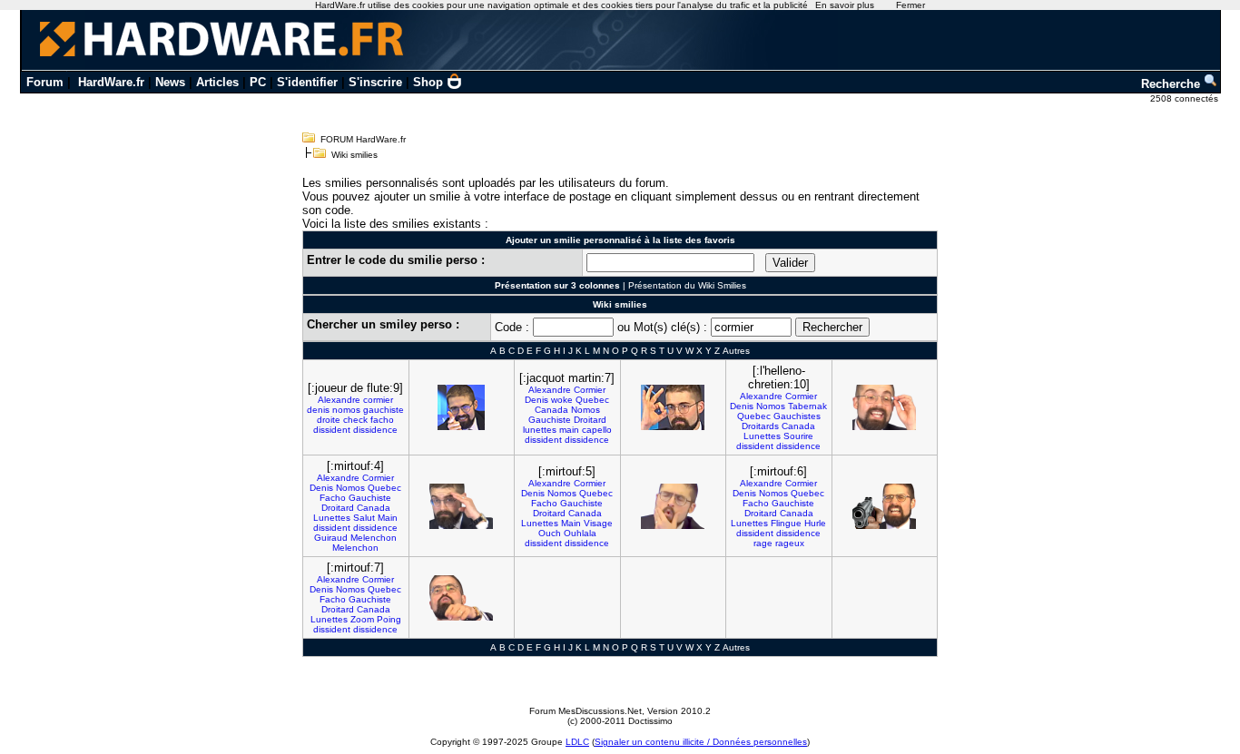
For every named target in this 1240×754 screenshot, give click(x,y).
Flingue (786, 523)
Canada (551, 410)
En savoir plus (844, 5)
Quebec (592, 400)
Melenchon (373, 538)
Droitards (760, 426)
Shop (428, 82)
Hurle (815, 523)
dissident (331, 430)
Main (388, 518)
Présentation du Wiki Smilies (687, 285)
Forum (45, 82)
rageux (789, 543)
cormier (378, 400)
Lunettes (762, 436)
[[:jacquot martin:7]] (672, 407)
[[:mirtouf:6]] (884, 506)
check (355, 420)
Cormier (589, 390)
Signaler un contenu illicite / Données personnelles (701, 742)
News (170, 82)
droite (328, 420)
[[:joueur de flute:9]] (461, 407)
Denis (536, 400)
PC (258, 82)
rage (763, 543)
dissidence (375, 430)
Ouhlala (580, 533)
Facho (333, 498)
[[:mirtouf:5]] (672, 506)
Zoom (362, 619)
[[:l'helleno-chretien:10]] (884, 407)
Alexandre (339, 400)
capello (597, 430)
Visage (598, 523)
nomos (346, 410)
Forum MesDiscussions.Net (585, 711)
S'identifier (307, 82)
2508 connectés (1185, 98)
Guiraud (331, 538)
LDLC (577, 742)
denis (318, 410)
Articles (217, 82)
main (569, 430)
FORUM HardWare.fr (363, 139)
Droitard (590, 420)
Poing (389, 619)
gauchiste (383, 410)
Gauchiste (549, 420)
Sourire (798, 436)
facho (382, 420)
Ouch (549, 533)
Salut (364, 518)
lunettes (539, 430)
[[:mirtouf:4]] (461, 506)
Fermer (910, 5)
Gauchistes (797, 416)
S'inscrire (375, 82)
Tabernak (807, 406)
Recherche (1172, 84)
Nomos (585, 410)
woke (562, 400)
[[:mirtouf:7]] (461, 598)
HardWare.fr (111, 82)
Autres (736, 351)
